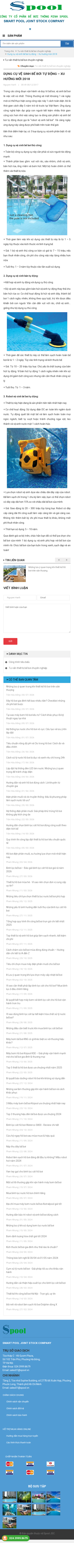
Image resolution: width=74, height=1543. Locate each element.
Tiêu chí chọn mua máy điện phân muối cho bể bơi (33, 964)
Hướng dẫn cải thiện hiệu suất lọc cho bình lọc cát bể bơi (36, 1283)
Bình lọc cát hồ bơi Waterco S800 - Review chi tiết (32, 1125)
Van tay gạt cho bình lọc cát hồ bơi (24, 1171)
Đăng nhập (50, 29)
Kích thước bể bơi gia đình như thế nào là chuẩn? (32, 1247)
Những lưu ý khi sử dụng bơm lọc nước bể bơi (30, 1225)
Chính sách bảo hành (16, 1415)
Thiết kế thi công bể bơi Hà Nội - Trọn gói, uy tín (31, 1293)
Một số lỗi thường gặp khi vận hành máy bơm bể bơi (33, 1182)
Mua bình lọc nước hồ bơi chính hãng (25, 1193)
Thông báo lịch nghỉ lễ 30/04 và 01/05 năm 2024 (32, 1258)
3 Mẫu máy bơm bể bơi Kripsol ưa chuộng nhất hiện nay (35, 1103)
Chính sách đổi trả (15, 1408)
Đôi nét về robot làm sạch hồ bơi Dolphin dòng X (31, 1304)
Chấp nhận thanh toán (18, 1456)
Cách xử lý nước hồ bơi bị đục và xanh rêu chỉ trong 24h (35, 757)
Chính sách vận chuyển (17, 1401)
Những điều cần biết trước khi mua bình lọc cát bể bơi (34, 1028)
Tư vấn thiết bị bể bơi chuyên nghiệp (34, 51)
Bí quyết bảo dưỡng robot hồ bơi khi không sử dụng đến (35, 1078)
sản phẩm (36, 29)
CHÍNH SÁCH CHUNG (13, 1395)
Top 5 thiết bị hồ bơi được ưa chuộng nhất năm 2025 (34, 1067)
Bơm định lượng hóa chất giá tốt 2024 (26, 1236)
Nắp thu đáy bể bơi (16, 1146)
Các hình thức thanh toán (18, 1442)
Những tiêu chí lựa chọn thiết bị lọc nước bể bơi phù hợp (35, 896)
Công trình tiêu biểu (19, 662)
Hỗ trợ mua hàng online (17, 1429)
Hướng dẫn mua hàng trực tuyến (22, 1436)
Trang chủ (9, 51)
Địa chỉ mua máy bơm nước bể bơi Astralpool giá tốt (34, 1204)
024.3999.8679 (18, 1538)
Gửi (10, 641)
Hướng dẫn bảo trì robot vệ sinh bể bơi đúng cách (32, 1214)
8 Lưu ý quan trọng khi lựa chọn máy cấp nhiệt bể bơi (34, 974)
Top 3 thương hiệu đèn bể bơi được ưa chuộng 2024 (33, 1114)
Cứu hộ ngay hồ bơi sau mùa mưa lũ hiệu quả (30, 1135)
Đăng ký (65, 29)
